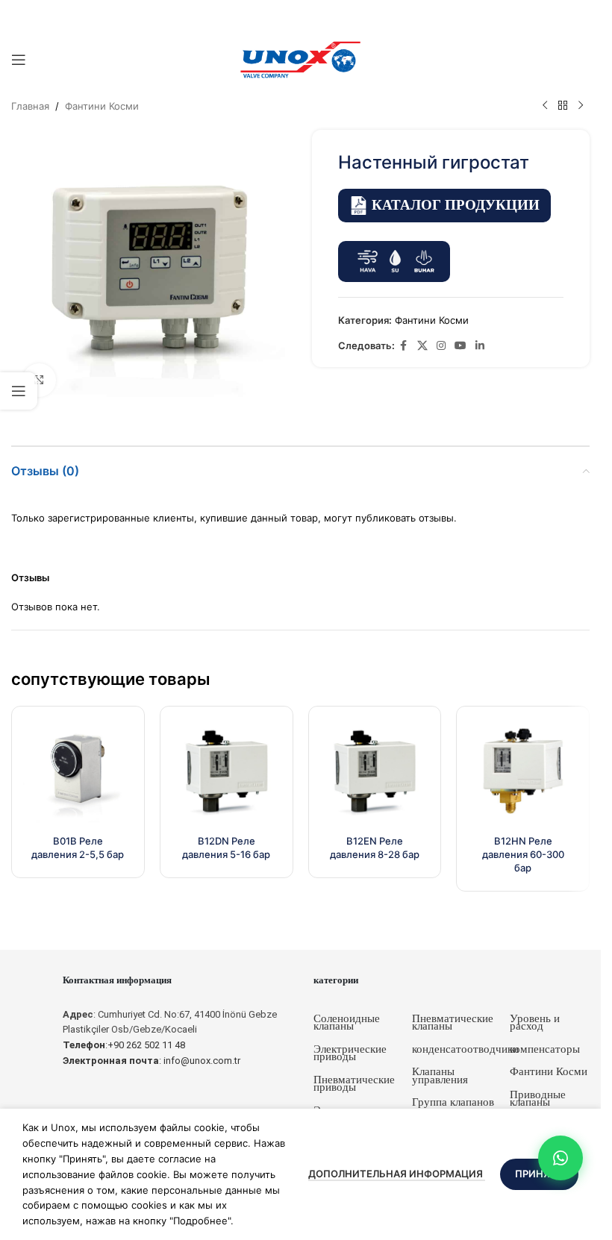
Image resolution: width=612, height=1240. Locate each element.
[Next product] (581, 106)
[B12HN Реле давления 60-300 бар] (523, 772)
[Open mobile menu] (19, 60)
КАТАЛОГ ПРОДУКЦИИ (456, 205)
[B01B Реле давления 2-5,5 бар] (78, 772)
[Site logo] (301, 59)
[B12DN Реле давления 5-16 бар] (226, 772)
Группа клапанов (453, 1102)
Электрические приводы (350, 1053)
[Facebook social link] (404, 346)
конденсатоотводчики (465, 1049)
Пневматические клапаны (452, 1022)
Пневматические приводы (354, 1084)
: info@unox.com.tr (151, 1060)
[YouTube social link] (460, 346)
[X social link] (422, 346)
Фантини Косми (102, 106)
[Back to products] (563, 106)
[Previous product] (545, 106)
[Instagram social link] (441, 346)
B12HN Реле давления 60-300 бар (523, 854)
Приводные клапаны (538, 1099)
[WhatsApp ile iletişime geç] (560, 1158)
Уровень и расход (535, 1022)
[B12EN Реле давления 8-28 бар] (375, 772)
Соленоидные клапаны (346, 1022)
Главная (30, 106)
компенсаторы (545, 1049)
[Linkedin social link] (480, 346)
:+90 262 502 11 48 (124, 1044)
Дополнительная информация (396, 1174)
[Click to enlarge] (39, 380)
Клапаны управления (440, 1075)
